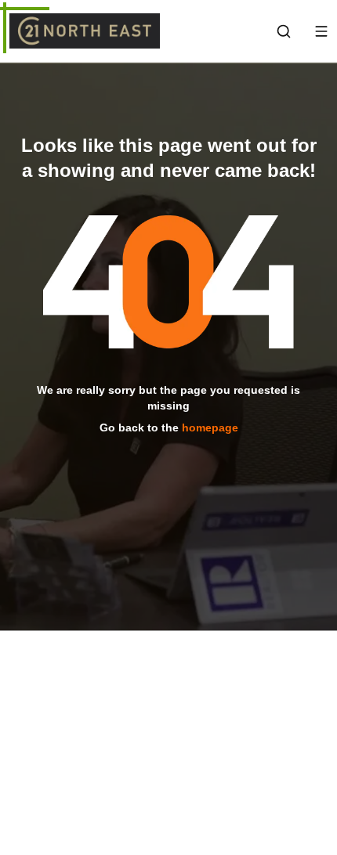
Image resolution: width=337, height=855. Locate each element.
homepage (210, 426)
